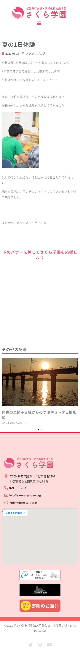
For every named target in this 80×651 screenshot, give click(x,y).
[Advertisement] (40, 304)
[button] (38, 429)
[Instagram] (40, 645)
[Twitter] (30, 645)
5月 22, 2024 (31, 366)
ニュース (45, 366)
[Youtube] (49, 645)
